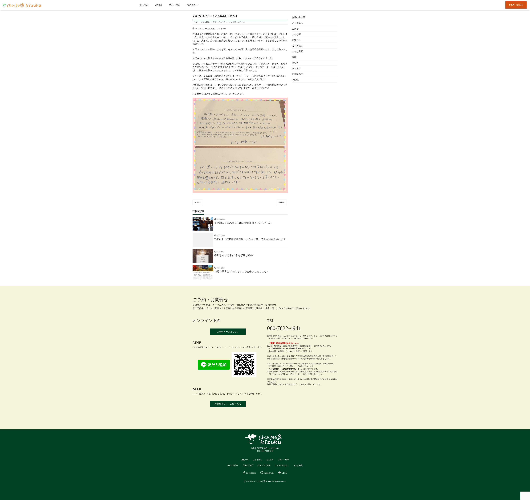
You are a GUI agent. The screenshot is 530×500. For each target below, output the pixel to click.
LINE (284, 472)
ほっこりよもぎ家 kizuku (261, 481)
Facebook (250, 472)
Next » (281, 202)
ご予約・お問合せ (516, 5)
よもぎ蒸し (144, 5)
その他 (295, 79)
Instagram (268, 472)
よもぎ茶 (296, 34)
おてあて (158, 5)
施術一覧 (245, 460)
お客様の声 (297, 74)
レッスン (296, 68)
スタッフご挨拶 (264, 465)
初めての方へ (191, 5)
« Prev (198, 202)
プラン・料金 (174, 5)
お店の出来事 (298, 17)
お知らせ (296, 40)
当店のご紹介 (248, 465)
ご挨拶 (295, 29)
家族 (294, 57)
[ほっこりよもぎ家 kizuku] (21, 5)
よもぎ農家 (221, 29)
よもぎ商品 (298, 465)
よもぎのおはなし (282, 465)
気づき (295, 62)
